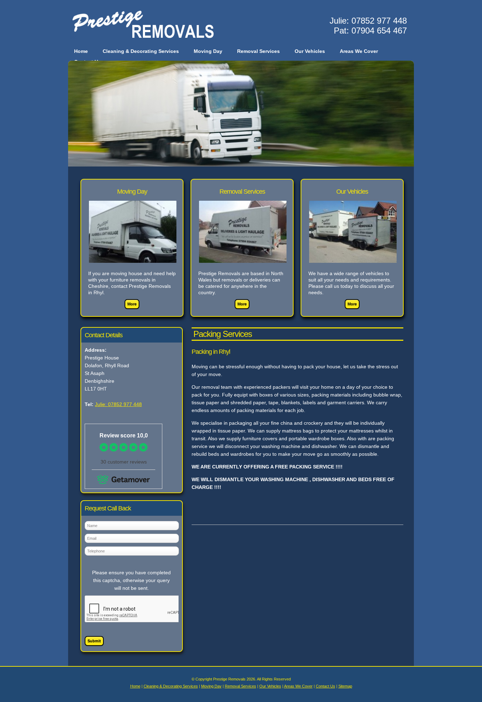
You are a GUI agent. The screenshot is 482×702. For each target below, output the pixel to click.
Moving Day (208, 51)
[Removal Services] (242, 267)
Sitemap (345, 686)
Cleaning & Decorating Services (141, 51)
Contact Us (325, 686)
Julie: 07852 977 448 (118, 404)
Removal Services (258, 51)
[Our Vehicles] (352, 267)
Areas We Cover (359, 51)
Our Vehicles (310, 51)
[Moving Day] (132, 267)
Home (81, 51)
